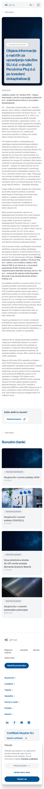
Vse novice (9, 12)
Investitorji (9, 684)
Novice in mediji (11, 702)
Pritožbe (8, 708)
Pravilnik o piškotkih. (29, 759)
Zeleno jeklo (10, 658)
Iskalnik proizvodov (16, 665)
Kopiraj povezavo (14, 419)
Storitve (36, 650)
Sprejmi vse (22, 779)
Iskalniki (8, 714)
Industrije (24, 650)
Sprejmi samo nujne (22, 772)
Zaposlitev (9, 696)
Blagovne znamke (8, 651)
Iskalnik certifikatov (15, 738)
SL (31, 5)
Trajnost (8, 690)
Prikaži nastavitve (20, 766)
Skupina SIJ (9, 678)
